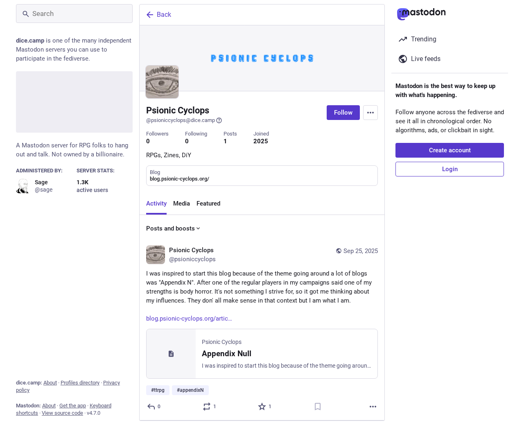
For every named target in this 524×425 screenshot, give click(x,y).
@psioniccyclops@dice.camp (180, 120)
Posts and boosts (170, 228)
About (50, 383)
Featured (208, 203)
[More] (373, 406)
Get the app (72, 405)
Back (164, 14)
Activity (156, 203)
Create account (450, 150)
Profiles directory (80, 383)
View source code (62, 413)
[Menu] (370, 112)
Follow (343, 112)
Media (181, 203)
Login (450, 169)
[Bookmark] (318, 406)
